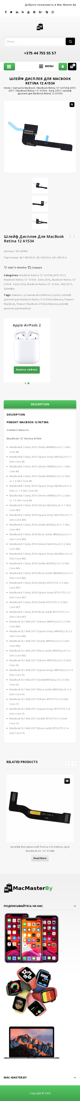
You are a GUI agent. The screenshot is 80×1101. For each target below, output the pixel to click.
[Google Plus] (40, 12)
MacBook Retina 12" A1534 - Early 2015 (38, 90)
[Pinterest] (34, 12)
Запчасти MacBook (24, 87)
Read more (40, 858)
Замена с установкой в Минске (31, 295)
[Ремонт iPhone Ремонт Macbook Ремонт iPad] (40, 26)
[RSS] (23, 12)
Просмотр (67, 781)
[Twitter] (11, 12)
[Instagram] (53, 12)
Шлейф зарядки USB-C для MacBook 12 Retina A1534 (74, 241)
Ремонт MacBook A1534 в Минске (37, 304)
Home (7, 87)
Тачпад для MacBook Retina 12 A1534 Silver (70, 238)
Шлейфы (9, 288)
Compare (37, 267)
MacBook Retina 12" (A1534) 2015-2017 (42, 275)
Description (40, 404)
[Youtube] (28, 12)
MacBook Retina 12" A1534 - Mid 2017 (49, 284)
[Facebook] (6, 12)
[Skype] (47, 12)
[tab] (40, 404)
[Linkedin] (17, 12)
